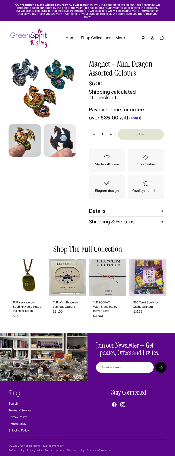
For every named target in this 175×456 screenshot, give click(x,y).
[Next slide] (83, 277)
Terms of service (54, 450)
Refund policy (16, 450)
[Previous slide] (52, 277)
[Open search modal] (143, 37)
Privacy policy (34, 450)
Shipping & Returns (111, 222)
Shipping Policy (19, 430)
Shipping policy (75, 450)
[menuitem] (120, 37)
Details (97, 211)
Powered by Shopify (52, 445)
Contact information (99, 450)
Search (13, 403)
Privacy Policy (18, 417)
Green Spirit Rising (29, 445)
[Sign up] (160, 367)
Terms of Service (20, 410)
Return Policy (17, 424)
